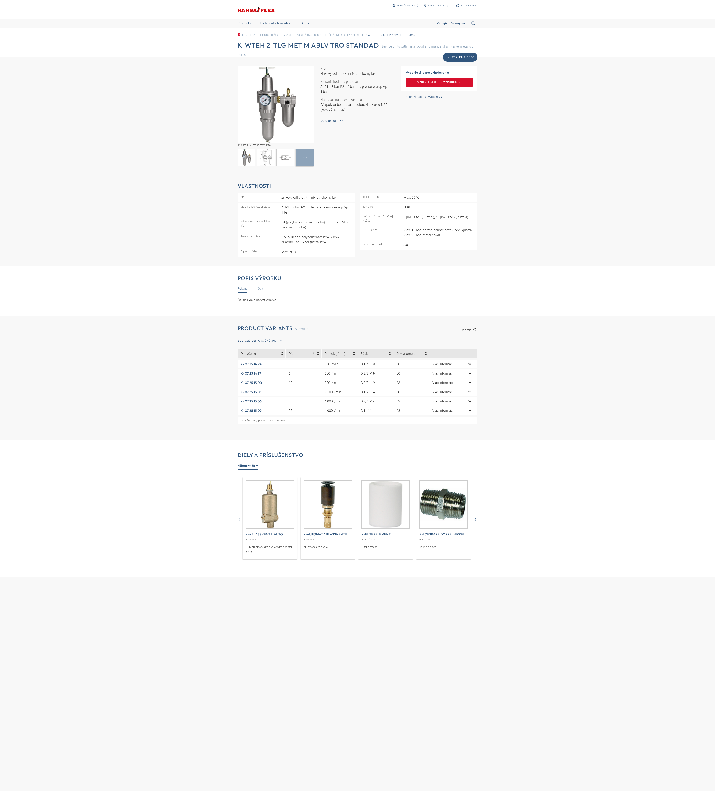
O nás (305, 23)
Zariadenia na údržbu (265, 34)
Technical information (276, 23)
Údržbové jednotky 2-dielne (343, 34)
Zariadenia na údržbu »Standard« (303, 34)
